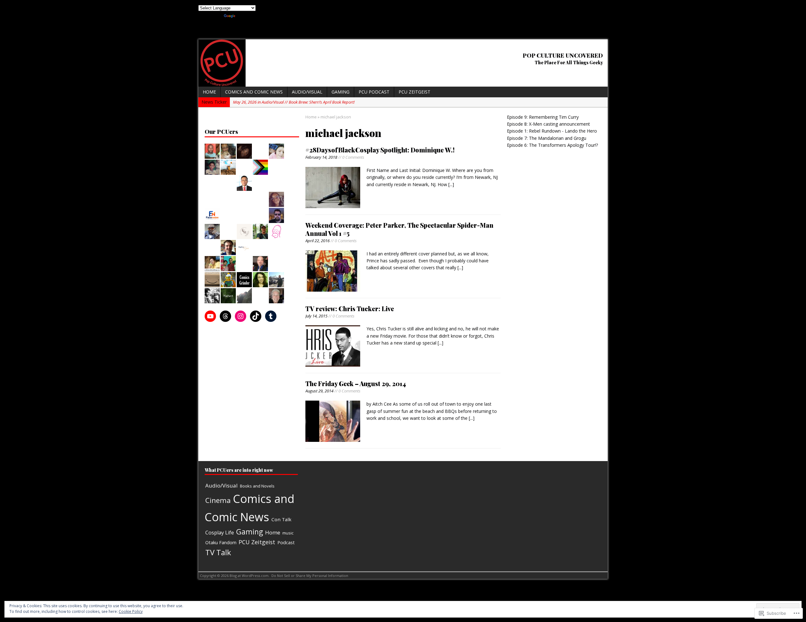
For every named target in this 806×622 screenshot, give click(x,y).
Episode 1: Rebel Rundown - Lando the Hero (552, 131)
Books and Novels (257, 486)
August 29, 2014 (319, 391)
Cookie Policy (131, 611)
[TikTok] (255, 316)
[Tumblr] (270, 316)
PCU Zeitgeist (414, 92)
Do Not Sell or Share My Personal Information (309, 575)
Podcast (286, 542)
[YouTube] (210, 316)
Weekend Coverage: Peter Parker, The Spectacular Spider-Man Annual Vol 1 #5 (399, 229)
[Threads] (225, 316)
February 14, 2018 (321, 157)
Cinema (218, 500)
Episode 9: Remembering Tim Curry (543, 117)
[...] (451, 184)
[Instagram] (240, 316)
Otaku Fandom (220, 542)
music (287, 533)
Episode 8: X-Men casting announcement (548, 124)
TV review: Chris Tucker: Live (349, 308)
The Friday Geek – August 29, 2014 (355, 383)
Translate (246, 15)
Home (209, 92)
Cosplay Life (219, 532)
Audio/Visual (307, 92)
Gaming (340, 92)
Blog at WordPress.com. (250, 575)
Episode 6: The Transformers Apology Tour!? (552, 145)
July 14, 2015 (316, 316)
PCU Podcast (374, 92)
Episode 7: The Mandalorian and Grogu (546, 138)
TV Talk (218, 552)
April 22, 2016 (317, 240)
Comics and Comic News (254, 92)
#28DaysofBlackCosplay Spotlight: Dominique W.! (380, 150)
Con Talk (281, 519)
